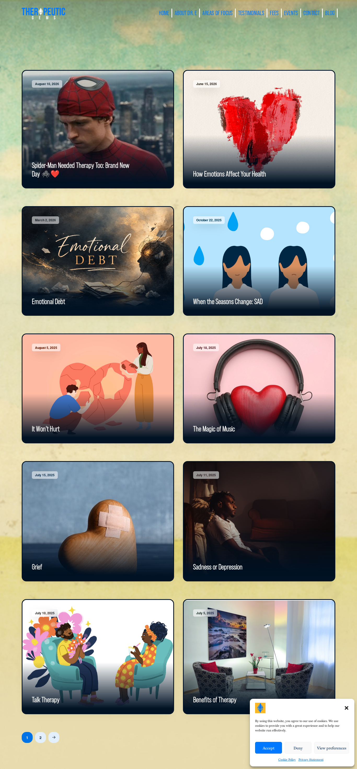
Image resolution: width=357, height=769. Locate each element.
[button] (346, 708)
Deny (298, 748)
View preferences (331, 748)
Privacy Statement (311, 759)
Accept (268, 748)
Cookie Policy (287, 759)
